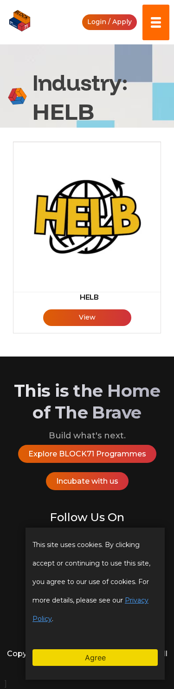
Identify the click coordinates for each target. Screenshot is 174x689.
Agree (95, 657)
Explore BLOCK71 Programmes (87, 453)
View (87, 317)
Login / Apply (109, 22)
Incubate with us (87, 481)
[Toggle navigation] (155, 22)
